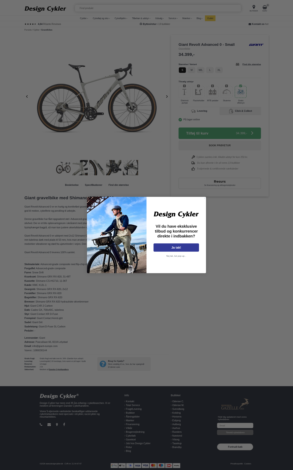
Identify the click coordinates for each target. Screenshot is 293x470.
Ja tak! (176, 247)
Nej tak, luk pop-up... (176, 256)
